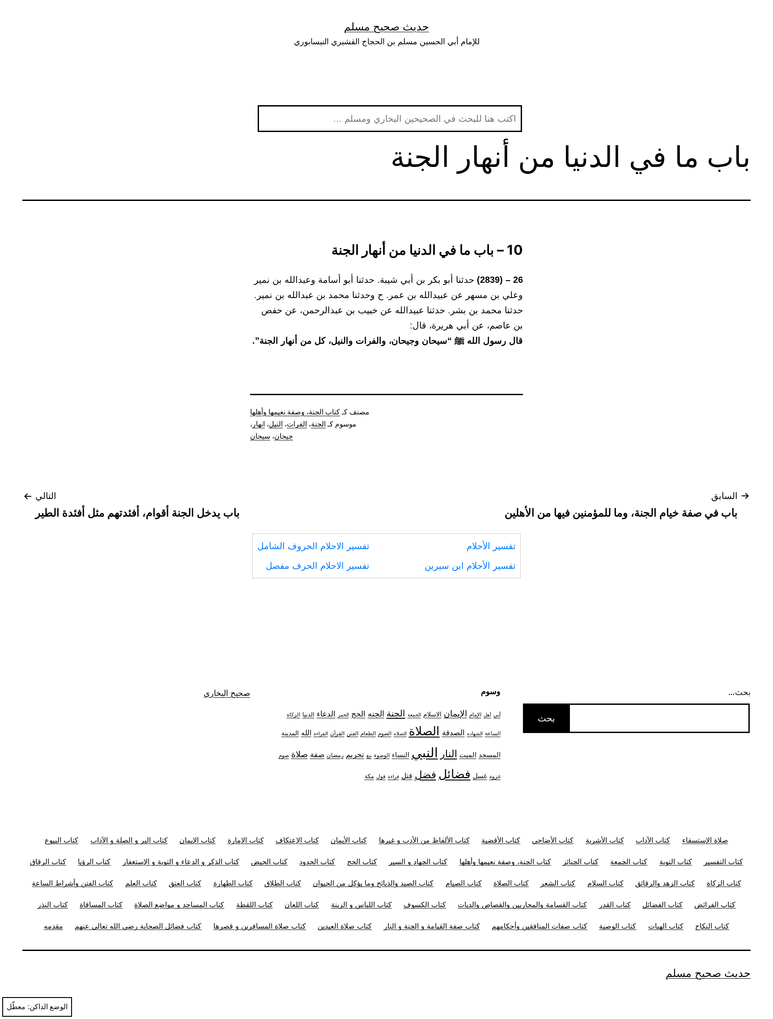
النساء (400, 754)
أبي (497, 715)
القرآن (337, 733)
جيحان (283, 436)
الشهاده (475, 734)
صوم (284, 755)
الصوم (384, 733)
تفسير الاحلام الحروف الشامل (313, 546)
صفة (317, 754)
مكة (369, 776)
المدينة (290, 733)
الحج (358, 713)
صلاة (299, 754)
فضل (425, 774)
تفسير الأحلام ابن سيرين (470, 566)
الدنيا (308, 714)
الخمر (343, 715)
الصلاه (400, 734)
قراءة (393, 777)
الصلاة (424, 731)
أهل (487, 715)
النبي (425, 752)
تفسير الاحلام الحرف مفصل (318, 566)
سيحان (260, 436)
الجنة (318, 424)
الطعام (368, 733)
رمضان (335, 755)
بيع (369, 756)
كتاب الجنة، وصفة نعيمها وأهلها (295, 412)
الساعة (493, 733)
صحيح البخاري (227, 693)
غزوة (495, 776)
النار (448, 753)
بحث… (739, 692)
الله (306, 733)
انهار (258, 424)
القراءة (321, 734)
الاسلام (432, 714)
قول (381, 776)
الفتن (352, 733)
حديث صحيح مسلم (386, 26)
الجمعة (414, 715)
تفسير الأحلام (491, 546)
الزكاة (293, 714)
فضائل (454, 774)
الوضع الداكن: (48, 1006)
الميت (467, 755)
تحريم (355, 754)
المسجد (490, 755)
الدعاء (326, 713)
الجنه (376, 713)
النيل (276, 424)
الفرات (297, 424)
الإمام (475, 715)
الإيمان (455, 713)
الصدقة (453, 732)
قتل (406, 776)
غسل (480, 776)
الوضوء (382, 755)
